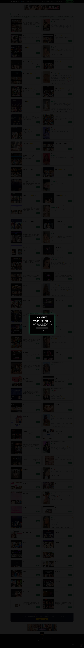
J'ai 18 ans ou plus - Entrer (42, 327)
